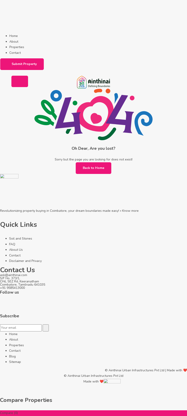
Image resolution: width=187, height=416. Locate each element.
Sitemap (15, 362)
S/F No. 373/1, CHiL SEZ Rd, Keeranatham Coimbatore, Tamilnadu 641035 (22, 281)
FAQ (12, 244)
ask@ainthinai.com (13, 275)
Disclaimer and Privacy (25, 261)
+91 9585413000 (12, 288)
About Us (16, 250)
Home (13, 36)
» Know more (129, 211)
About (13, 41)
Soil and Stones (20, 238)
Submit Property (24, 64)
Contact (15, 53)
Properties (16, 47)
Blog (12, 356)
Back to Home (93, 168)
